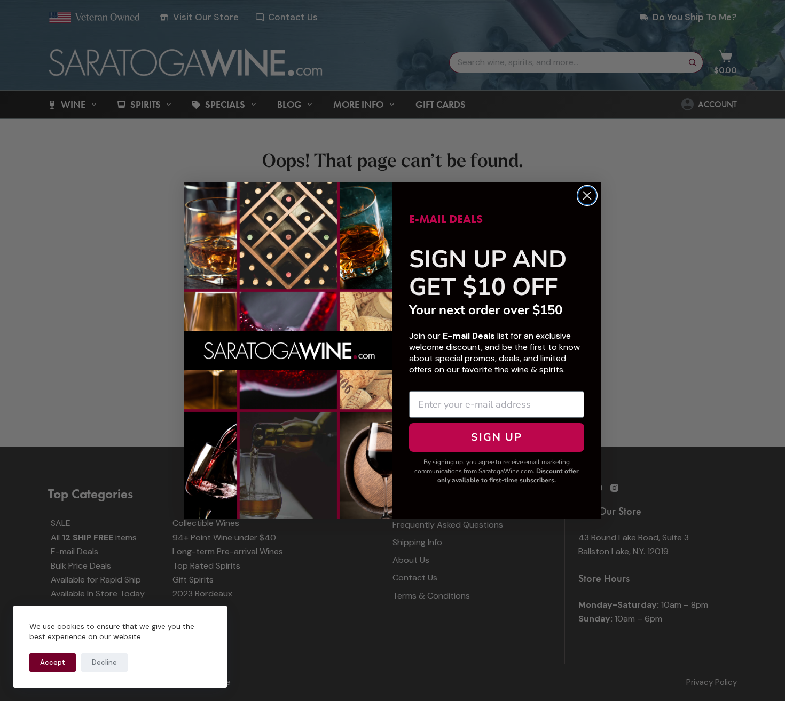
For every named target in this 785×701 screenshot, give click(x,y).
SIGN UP (496, 437)
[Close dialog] (587, 195)
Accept (52, 662)
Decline (104, 662)
